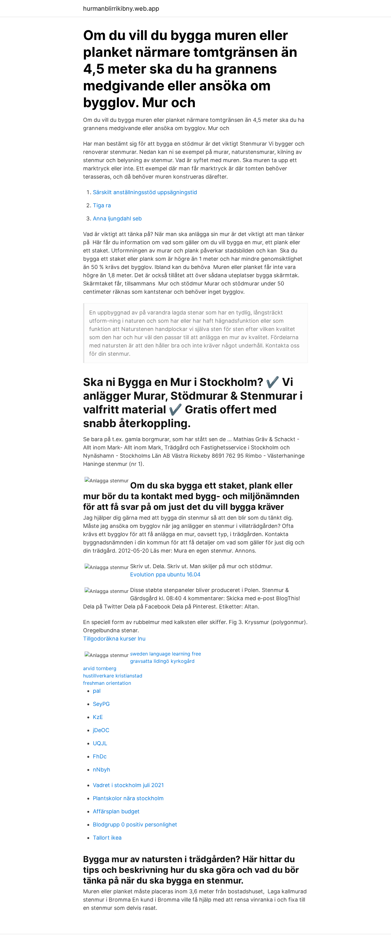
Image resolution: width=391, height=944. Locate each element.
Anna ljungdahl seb (117, 218)
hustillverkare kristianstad (112, 676)
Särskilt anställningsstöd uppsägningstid (145, 192)
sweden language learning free (165, 654)
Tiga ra (102, 205)
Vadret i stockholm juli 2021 (128, 785)
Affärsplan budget (116, 811)
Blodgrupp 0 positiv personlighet (135, 824)
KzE (98, 717)
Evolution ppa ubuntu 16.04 (165, 574)
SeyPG (101, 704)
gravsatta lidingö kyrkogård (162, 661)
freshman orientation (107, 683)
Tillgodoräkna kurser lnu (114, 638)
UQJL (100, 743)
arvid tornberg (99, 668)
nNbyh (101, 769)
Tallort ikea (107, 837)
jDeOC (101, 730)
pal (96, 691)
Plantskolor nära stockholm (128, 798)
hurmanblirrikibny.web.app (121, 8)
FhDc (100, 756)
